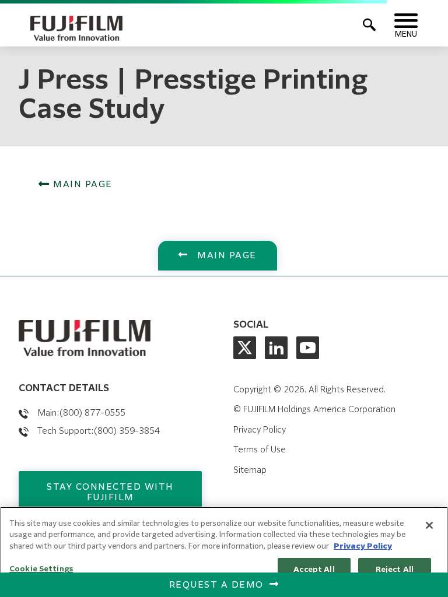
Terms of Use (259, 450)
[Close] (429, 525)
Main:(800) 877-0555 (81, 413)
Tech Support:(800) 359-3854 (98, 431)
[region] (224, 552)
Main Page (81, 184)
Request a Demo (216, 585)
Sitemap (250, 470)
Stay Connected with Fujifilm (110, 492)
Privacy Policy (259, 430)
